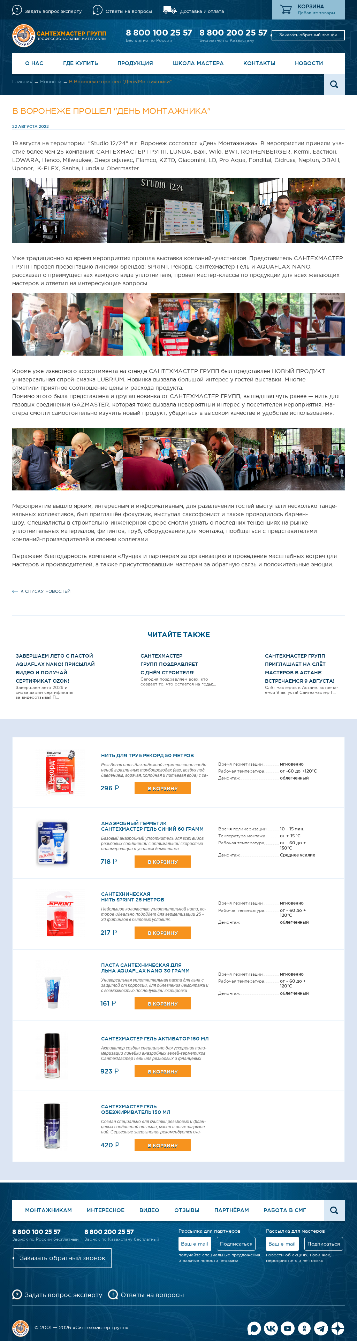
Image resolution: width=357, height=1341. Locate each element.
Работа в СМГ (285, 1210)
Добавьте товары (316, 12)
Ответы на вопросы (129, 11)
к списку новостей (45, 591)
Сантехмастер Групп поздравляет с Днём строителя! (169, 664)
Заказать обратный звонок (308, 34)
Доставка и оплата (202, 11)
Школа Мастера (198, 63)
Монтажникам (48, 1210)
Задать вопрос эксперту (53, 11)
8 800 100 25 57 (159, 32)
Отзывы (186, 1210)
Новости (309, 63)
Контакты (259, 63)
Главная (22, 81)
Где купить (80, 63)
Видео (149, 1210)
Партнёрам (231, 1210)
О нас (34, 63)
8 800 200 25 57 (233, 32)
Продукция (135, 63)
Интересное (105, 1210)
